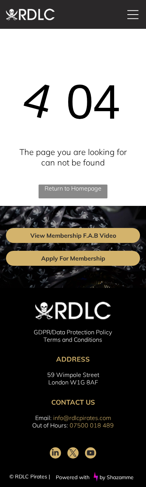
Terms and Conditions (72, 339)
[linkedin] (55, 453)
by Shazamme (117, 477)
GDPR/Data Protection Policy (73, 332)
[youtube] (90, 453)
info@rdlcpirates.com (82, 417)
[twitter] (73, 453)
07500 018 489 (92, 425)
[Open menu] (133, 14)
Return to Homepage (73, 188)
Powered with (72, 477)
